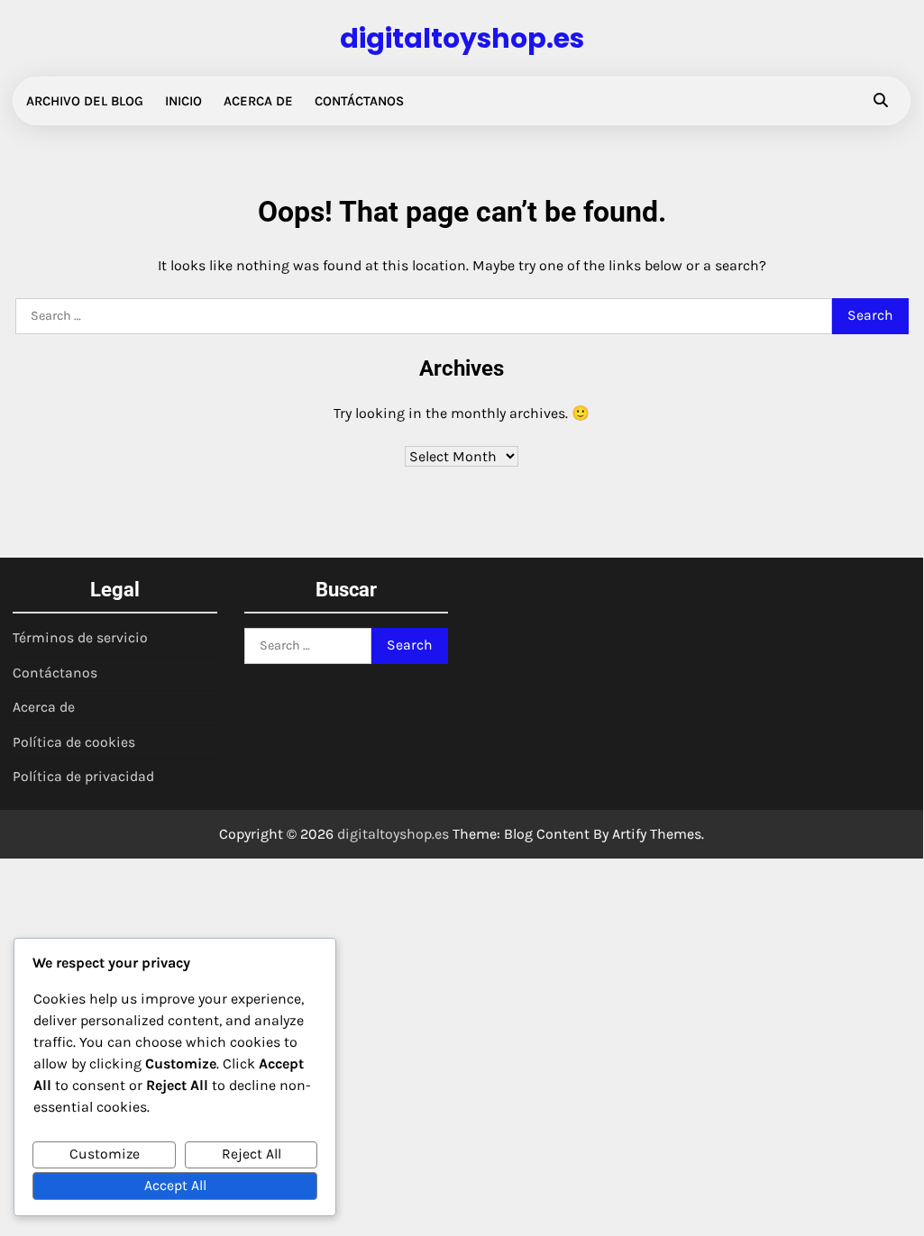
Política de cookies (74, 742)
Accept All (175, 1185)
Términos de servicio (80, 638)
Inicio (183, 101)
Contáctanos (359, 101)
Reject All (251, 1154)
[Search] (881, 101)
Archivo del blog (84, 101)
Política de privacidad (83, 776)
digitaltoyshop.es (462, 38)
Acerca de (258, 101)
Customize (104, 1154)
